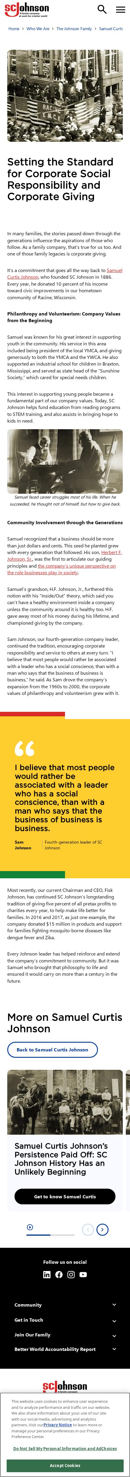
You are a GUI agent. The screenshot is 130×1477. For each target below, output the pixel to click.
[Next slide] (102, 1230)
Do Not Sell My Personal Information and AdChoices (65, 1448)
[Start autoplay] (30, 1227)
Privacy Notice (58, 1425)
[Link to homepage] (27, 9)
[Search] (102, 9)
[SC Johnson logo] (65, 1388)
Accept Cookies (65, 1465)
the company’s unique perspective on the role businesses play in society (61, 569)
